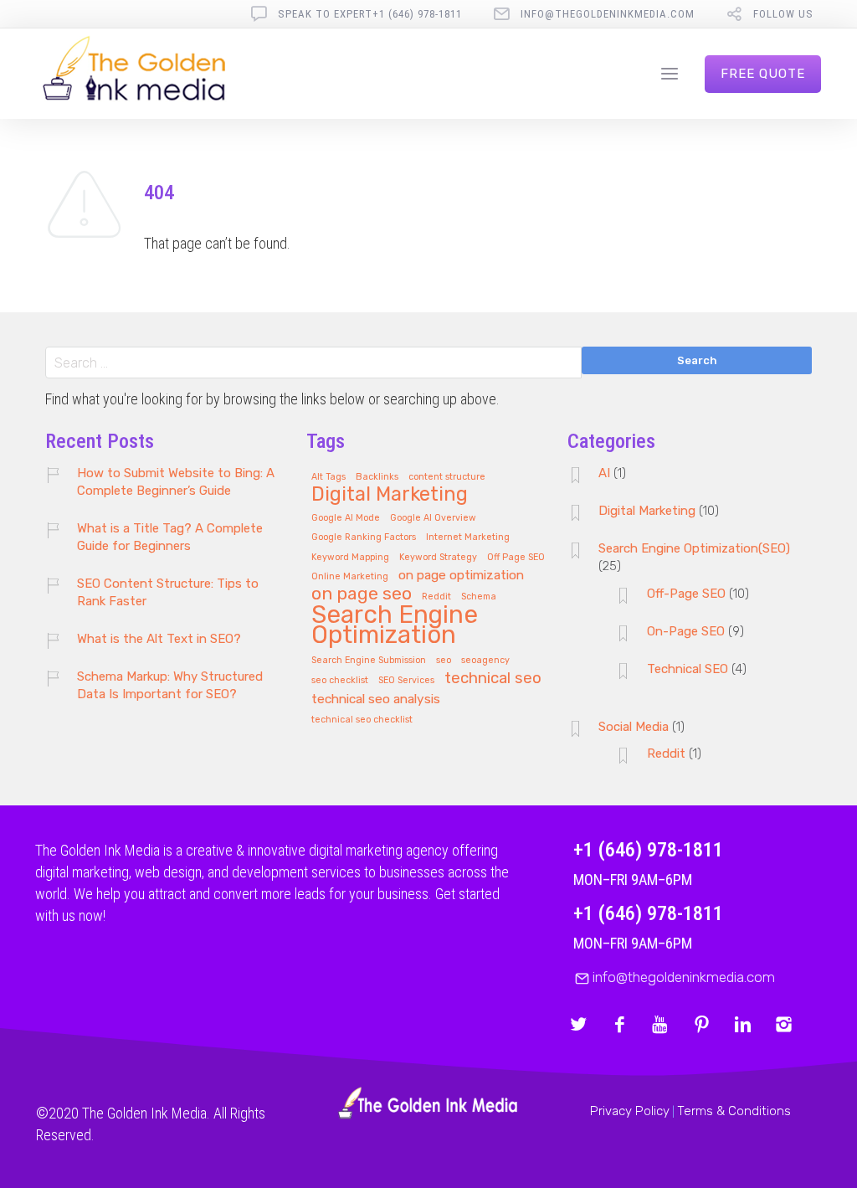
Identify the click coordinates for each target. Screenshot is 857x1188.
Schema (478, 597)
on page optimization (461, 575)
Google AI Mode (345, 518)
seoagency (485, 661)
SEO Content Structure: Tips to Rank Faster (168, 592)
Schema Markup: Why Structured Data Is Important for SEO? (170, 685)
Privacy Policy (630, 1111)
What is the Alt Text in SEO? (159, 638)
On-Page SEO (686, 631)
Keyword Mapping (350, 558)
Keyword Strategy (438, 558)
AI (604, 473)
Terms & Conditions (734, 1111)
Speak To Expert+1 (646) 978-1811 (370, 14)
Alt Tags (328, 477)
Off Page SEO (516, 558)
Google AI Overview (433, 518)
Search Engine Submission (368, 661)
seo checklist (339, 681)
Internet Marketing (468, 537)
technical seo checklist (362, 720)
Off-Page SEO (686, 593)
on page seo (361, 594)
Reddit (436, 597)
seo (443, 661)
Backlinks (377, 477)
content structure (446, 477)
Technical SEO (687, 668)
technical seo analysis (375, 699)
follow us (783, 14)
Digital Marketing (389, 495)
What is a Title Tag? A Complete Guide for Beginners (170, 537)
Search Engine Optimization (394, 626)
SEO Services (406, 681)
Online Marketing (349, 577)
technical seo (492, 679)
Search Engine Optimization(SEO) (694, 548)
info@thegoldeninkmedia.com (608, 14)
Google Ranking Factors (363, 537)
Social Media (633, 726)
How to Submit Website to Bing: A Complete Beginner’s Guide (176, 481)
